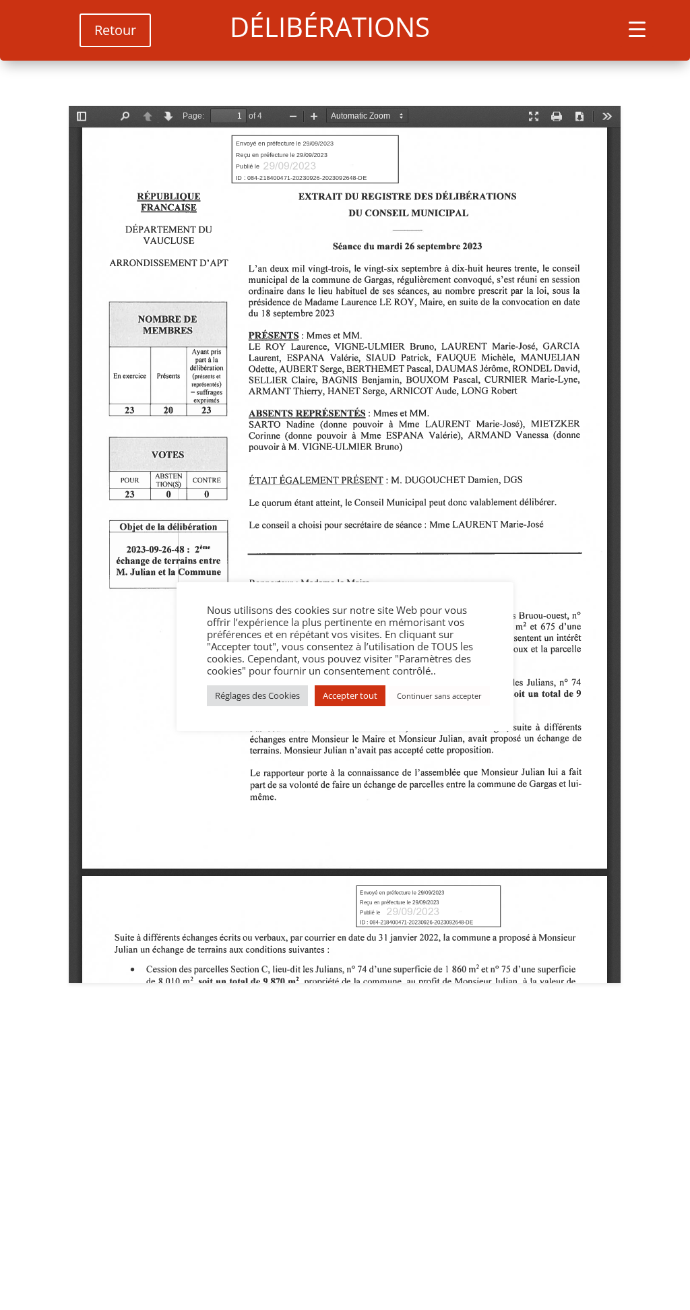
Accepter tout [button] (350, 695)
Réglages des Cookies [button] (257, 695)
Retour (115, 30)
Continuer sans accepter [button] (439, 696)
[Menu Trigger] (637, 28)
